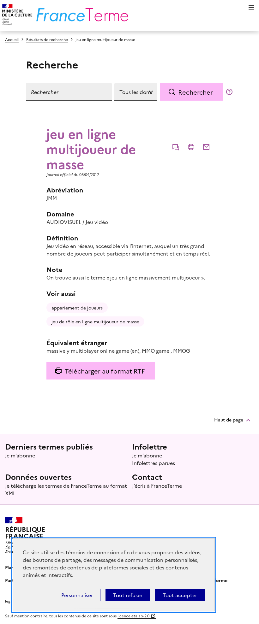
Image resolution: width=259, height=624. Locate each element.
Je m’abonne (20, 455)
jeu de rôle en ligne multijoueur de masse (95, 321)
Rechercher (195, 91)
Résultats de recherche (47, 39)
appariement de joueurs (77, 307)
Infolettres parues (153, 462)
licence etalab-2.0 (133, 615)
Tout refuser (127, 595)
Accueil (12, 39)
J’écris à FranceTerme (157, 485)
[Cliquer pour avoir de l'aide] (229, 92)
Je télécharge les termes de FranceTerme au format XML (66, 489)
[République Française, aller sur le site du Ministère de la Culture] (16, 15)
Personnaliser (77, 595)
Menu (251, 7)
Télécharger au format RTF (105, 370)
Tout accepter (180, 595)
